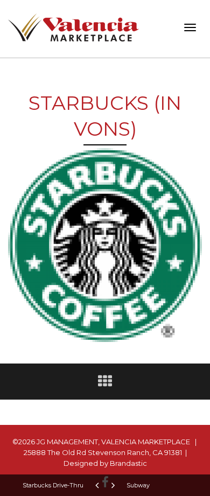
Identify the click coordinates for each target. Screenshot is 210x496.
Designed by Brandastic (105, 463)
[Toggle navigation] (190, 27)
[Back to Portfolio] (105, 383)
